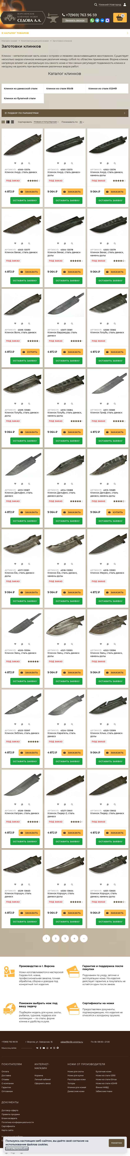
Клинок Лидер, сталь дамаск (107, 813)
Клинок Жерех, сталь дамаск (107, 572)
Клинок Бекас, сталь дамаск (21, 252)
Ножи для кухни (76, 1075)
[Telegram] (97, 20)
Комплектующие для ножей (35, 41)
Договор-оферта (10, 1110)
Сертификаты (8, 1126)
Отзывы (5, 1079)
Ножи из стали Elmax (106, 1079)
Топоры (71, 1083)
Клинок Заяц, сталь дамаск (20, 653)
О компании (8, 1083)
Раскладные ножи (77, 1079)
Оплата (5, 1071)
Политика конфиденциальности (18, 1122)
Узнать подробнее (17, 1148)
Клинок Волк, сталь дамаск (20, 332)
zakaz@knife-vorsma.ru (72, 1042)
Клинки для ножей (77, 1087)
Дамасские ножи (76, 1091)
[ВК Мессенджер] (102, 20)
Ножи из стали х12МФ (106, 1083)
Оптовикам (7, 1091)
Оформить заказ (43, 1083)
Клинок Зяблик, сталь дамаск (22, 733)
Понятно (116, 1143)
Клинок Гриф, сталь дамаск (106, 412)
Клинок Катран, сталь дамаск (22, 813)
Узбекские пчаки (104, 1091)
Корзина (39, 1075)
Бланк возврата (9, 1118)
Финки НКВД (102, 1087)
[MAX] (107, 20)
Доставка (6, 1075)
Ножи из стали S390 (105, 1075)
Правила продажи (11, 1114)
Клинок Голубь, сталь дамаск (107, 332)
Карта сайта (7, 1130)
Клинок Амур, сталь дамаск (21, 172)
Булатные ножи (103, 1071)
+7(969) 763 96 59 (81, 15)
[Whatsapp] (92, 20)
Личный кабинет (43, 1079)
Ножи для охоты (76, 1071)
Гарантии (6, 1087)
